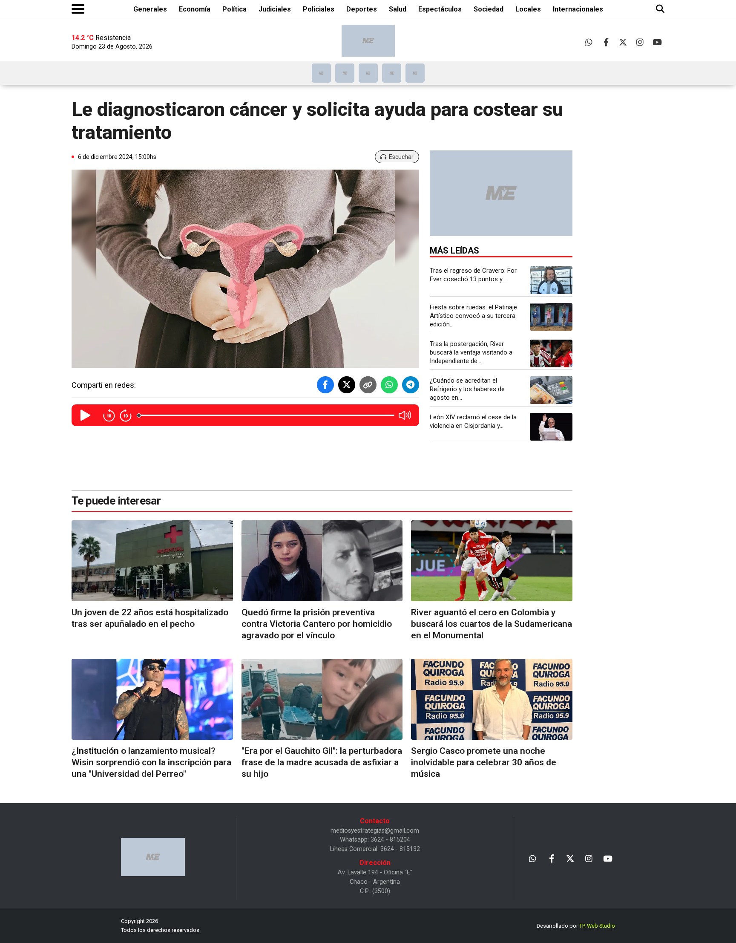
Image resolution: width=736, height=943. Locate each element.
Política (234, 9)
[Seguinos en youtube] (657, 42)
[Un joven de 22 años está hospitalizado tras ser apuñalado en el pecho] (152, 560)
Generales (150, 9)
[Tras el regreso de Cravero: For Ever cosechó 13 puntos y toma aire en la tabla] (551, 280)
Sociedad (488, 9)
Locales (528, 9)
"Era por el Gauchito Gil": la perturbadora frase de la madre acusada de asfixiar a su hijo (322, 762)
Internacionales (578, 9)
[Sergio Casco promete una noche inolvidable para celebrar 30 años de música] (491, 699)
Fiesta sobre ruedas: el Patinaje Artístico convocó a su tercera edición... (473, 315)
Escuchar (401, 156)
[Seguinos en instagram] (639, 42)
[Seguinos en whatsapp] (588, 42)
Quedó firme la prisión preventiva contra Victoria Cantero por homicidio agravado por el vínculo (317, 624)
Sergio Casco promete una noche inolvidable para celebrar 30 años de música (483, 762)
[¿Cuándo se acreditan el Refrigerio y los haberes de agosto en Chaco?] (551, 390)
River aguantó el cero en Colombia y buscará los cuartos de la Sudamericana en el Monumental (491, 624)
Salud (397, 9)
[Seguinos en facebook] (605, 42)
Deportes (361, 9)
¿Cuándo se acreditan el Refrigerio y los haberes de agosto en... (467, 389)
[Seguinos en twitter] (622, 42)
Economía (194, 9)
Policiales (318, 9)
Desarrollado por (576, 926)
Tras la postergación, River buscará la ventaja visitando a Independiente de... (471, 352)
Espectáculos (440, 9)
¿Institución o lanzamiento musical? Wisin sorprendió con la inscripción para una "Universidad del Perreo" (151, 762)
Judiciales (275, 9)
